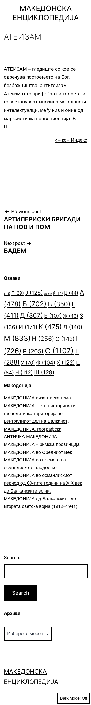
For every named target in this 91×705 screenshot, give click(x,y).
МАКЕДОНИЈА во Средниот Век (38, 451)
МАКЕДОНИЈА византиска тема (37, 397)
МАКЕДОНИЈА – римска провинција (42, 444)
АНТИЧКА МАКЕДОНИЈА (30, 436)
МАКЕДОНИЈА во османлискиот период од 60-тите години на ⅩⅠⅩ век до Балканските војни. (43, 483)
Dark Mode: (70, 698)
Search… (13, 557)
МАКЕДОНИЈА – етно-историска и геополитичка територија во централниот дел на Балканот (40, 413)
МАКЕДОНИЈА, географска (32, 428)
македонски (73, 101)
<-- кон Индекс (71, 139)
